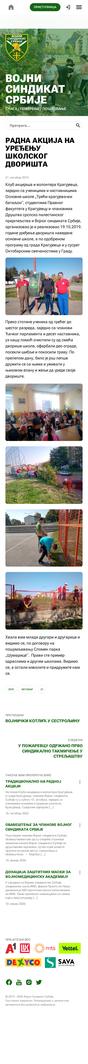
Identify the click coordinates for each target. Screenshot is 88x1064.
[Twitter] (38, 983)
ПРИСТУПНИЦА (45, 7)
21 (42, 689)
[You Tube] (19, 983)
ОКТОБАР (27, 689)
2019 (11, 689)
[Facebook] (9, 983)
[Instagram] (28, 983)
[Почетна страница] (11, 7)
